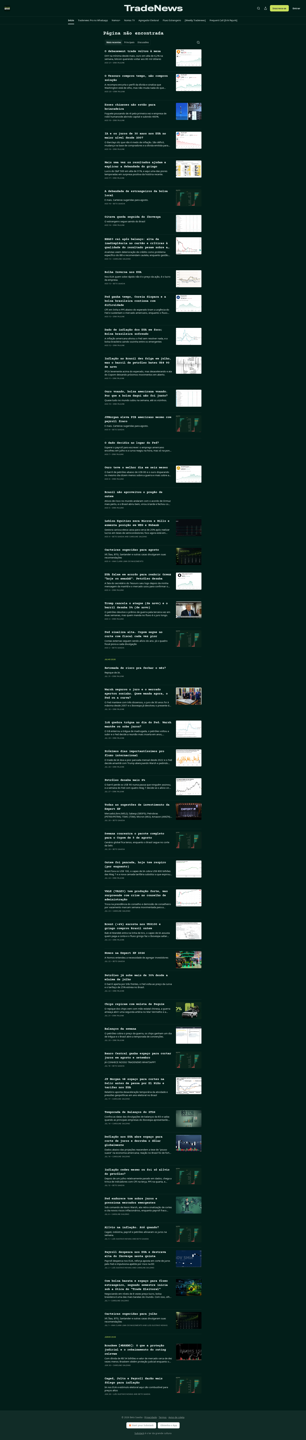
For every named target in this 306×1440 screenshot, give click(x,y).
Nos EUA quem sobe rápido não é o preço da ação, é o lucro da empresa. (137, 278)
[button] (71, 20)
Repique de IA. (112, 672)
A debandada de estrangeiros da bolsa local (136, 193)
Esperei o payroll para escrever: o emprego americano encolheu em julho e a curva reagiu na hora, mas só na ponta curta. (138, 449)
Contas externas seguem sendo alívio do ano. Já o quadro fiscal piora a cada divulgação (136, 642)
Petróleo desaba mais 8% (125, 780)
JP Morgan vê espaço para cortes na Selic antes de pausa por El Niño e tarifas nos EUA (134, 1083)
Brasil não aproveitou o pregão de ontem (133, 494)
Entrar (296, 8)
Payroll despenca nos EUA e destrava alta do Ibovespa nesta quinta (135, 1254)
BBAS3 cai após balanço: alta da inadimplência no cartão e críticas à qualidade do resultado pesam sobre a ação (136, 244)
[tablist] (128, 42)
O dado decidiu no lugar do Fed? (132, 443)
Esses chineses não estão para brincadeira (130, 107)
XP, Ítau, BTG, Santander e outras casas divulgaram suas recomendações (135, 556)
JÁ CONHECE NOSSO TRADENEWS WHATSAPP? (130, 1062)
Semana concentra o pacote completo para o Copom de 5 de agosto (134, 836)
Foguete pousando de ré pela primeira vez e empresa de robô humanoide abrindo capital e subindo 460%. (135, 115)
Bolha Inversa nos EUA (123, 272)
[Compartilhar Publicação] (265, 8)
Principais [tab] (129, 42)
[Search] (258, 8)
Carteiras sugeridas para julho (131, 1314)
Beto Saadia (119, 204)
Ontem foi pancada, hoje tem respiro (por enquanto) (135, 864)
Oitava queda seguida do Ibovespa (133, 217)
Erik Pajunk (118, 63)
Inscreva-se (279, 8)
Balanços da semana (120, 1029)
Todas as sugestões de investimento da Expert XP (137, 807)
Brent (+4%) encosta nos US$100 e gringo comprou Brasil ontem (133, 926)
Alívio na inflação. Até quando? (132, 1227)
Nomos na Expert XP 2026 (125, 953)
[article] (153, 59)
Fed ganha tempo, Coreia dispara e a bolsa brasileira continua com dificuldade (135, 301)
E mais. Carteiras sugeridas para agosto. (126, 199)
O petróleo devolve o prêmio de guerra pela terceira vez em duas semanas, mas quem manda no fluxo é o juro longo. (137, 613)
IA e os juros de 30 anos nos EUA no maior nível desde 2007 (135, 135)
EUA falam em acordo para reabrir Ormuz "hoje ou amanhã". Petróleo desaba (138, 576)
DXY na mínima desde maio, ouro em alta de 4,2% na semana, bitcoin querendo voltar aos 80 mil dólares (134, 57)
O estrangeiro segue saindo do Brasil (125, 221)
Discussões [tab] (143, 42)
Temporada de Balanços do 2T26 (130, 1112)
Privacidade (150, 1417)
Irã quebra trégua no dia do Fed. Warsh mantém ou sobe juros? (138, 724)
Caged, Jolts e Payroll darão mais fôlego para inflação (133, 1380)
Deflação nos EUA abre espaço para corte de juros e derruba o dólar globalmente (133, 1141)
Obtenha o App (168, 1425)
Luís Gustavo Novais (122, 1239)
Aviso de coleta (176, 1417)
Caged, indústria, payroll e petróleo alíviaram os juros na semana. (136, 1233)
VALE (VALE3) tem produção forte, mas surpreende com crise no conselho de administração (136, 895)
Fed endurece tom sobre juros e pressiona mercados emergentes (131, 1200)
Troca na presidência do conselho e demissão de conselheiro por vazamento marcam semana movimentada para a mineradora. (138, 905)
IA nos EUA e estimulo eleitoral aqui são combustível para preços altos (136, 1389)
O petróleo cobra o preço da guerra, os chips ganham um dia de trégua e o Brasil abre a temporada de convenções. (138, 1035)
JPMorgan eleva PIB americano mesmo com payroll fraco (138, 419)
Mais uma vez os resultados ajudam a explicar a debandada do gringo (135, 164)
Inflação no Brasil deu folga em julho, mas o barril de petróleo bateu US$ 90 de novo (138, 363)
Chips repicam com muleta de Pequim (134, 1004)
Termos (163, 1417)
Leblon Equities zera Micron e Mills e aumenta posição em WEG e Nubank (137, 523)
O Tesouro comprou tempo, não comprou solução (136, 78)
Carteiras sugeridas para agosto (132, 550)
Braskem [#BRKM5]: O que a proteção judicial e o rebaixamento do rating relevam (135, 1350)
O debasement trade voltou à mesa (133, 51)
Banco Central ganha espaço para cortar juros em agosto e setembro (138, 1055)
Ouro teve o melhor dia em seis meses (136, 467)
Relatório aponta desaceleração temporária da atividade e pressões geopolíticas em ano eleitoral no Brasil (136, 1093)
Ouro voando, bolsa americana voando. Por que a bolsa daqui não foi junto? (136, 393)
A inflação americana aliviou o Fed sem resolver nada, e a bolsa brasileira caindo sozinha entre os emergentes (136, 340)
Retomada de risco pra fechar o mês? (135, 668)
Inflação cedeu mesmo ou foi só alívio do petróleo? (137, 1172)
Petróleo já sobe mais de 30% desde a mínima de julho (136, 977)
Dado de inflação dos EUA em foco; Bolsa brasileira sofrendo (133, 332)
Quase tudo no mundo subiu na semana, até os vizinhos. (136, 400)
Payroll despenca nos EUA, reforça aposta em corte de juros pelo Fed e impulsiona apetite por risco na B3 (137, 1262)
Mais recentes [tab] (113, 42)
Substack (139, 1433)
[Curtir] (107, 67)
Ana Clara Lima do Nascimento (127, 561)
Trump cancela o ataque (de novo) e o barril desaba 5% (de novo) (136, 605)
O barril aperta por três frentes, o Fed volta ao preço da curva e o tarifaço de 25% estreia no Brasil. (138, 985)
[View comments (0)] (128, 67)
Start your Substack (143, 1425)
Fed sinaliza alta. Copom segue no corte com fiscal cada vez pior (133, 634)
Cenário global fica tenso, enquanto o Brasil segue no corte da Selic (137, 844)
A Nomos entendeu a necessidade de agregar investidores (136, 957)
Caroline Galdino (122, 259)
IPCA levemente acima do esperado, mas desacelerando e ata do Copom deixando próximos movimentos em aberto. (138, 373)
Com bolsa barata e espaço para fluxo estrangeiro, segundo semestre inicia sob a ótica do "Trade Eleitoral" (136, 1285)
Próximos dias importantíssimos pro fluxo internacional (134, 753)
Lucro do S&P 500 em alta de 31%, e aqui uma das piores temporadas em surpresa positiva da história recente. (136, 172)
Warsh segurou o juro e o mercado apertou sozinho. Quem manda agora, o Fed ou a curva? (136, 694)
